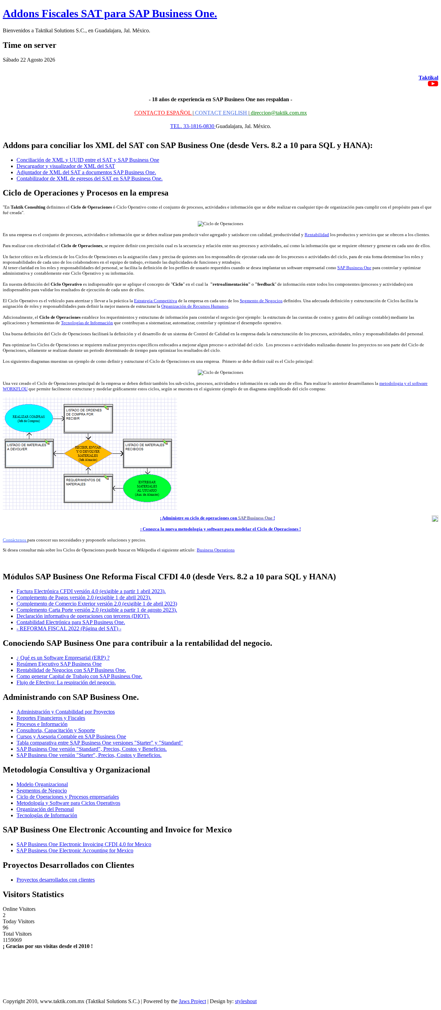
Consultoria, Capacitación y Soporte (56, 730)
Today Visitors (18, 921)
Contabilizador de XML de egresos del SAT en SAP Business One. (90, 178)
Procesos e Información (42, 724)
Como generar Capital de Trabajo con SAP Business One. (79, 676)
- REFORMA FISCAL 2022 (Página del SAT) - (69, 628)
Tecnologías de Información (87, 322)
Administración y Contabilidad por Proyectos (66, 712)
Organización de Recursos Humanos (194, 306)
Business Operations (216, 550)
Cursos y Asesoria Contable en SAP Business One (71, 736)
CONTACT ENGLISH (221, 113)
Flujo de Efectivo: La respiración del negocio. (66, 682)
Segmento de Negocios (261, 300)
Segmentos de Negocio (42, 790)
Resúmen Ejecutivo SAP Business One (59, 664)
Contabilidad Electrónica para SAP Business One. (71, 622)
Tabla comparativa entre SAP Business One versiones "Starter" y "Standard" (100, 743)
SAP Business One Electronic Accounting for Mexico (75, 850)
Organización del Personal (45, 809)
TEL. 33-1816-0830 (193, 126)
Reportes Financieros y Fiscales (51, 718)
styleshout (246, 1001)
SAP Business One (354, 267)
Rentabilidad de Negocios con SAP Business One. (71, 670)
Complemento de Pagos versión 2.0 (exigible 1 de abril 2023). (84, 597)
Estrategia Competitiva (155, 300)
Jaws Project (192, 1001)
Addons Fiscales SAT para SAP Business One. (110, 13)
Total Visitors (17, 934)
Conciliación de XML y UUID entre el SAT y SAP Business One (88, 160)
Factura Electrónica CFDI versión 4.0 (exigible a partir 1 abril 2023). (91, 591)
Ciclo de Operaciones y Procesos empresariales (68, 797)
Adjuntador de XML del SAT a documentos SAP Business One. (86, 172)
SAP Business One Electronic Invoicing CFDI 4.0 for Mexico (84, 844)
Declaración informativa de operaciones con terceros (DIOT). (83, 616)
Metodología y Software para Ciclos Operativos (68, 803)
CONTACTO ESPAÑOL (163, 113)
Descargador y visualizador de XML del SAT (66, 166)
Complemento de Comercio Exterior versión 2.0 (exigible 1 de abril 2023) (97, 604)
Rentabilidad (317, 234)
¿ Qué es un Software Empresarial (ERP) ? (63, 658)
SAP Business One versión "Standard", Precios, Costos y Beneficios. (92, 749)
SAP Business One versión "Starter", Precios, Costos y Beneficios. (89, 755)
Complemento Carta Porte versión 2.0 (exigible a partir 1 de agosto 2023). (97, 610)
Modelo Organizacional (42, 784)
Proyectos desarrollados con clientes (56, 880)
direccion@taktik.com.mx (278, 113)
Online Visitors (19, 909)
